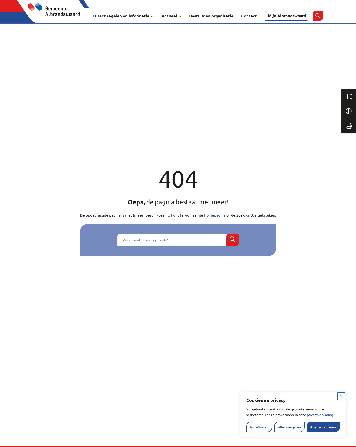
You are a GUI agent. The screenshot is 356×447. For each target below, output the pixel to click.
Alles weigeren (289, 427)
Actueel (169, 15)
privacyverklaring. (320, 415)
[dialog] (293, 414)
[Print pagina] (348, 125)
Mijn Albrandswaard (287, 15)
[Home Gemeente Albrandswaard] (56, 15)
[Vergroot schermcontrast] (348, 111)
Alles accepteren (323, 427)
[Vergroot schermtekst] (348, 96)
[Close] (341, 396)
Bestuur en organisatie (211, 15)
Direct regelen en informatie (121, 15)
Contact (249, 15)
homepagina (214, 215)
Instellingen (259, 427)
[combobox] (178, 240)
